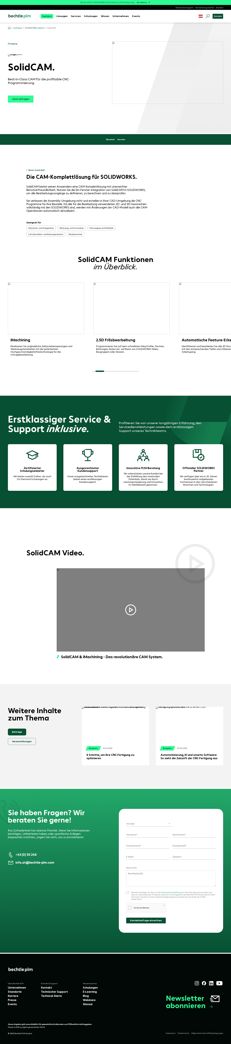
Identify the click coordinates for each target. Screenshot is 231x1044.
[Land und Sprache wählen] (201, 16)
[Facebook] (204, 983)
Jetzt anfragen (20, 99)
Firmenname (133, 845)
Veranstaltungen (22, 741)
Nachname (179, 834)
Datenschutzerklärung (171, 892)
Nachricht (131, 867)
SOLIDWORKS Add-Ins (34, 28)
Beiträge (17, 731)
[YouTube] (219, 983)
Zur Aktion (142, 2)
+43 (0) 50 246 (26, 855)
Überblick (110, 139)
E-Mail (129, 857)
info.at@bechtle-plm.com (35, 862)
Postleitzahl (179, 845)
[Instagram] (197, 983)
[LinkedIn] (211, 983)
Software (17, 28)
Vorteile (121, 139)
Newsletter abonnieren (186, 1001)
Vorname (131, 834)
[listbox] (149, 822)
